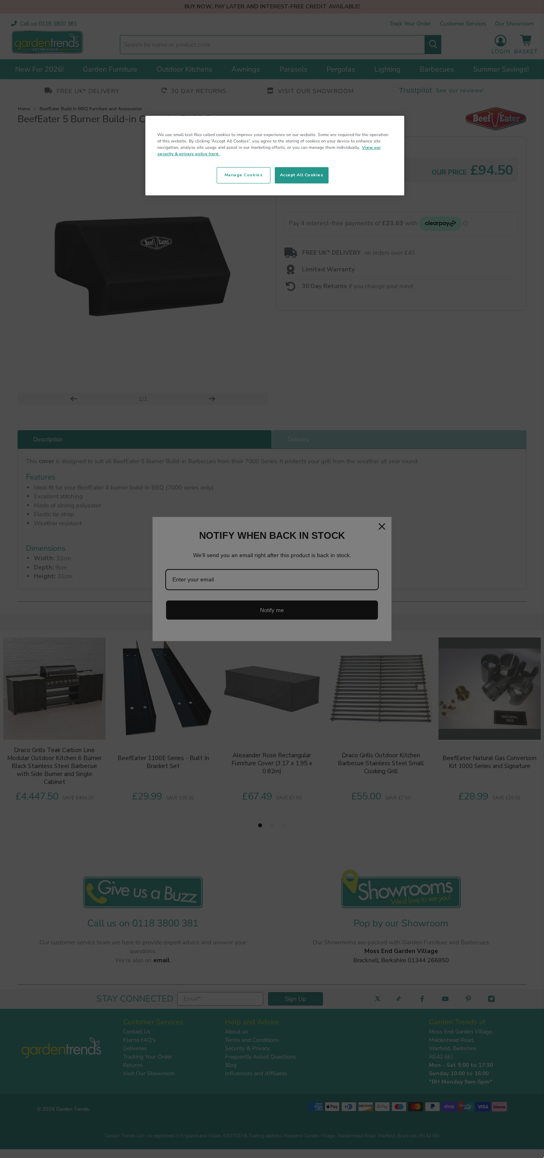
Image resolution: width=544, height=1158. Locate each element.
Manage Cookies (243, 175)
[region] (274, 155)
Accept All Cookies (301, 175)
